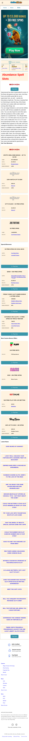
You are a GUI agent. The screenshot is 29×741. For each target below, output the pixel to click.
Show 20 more (4, 705)
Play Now (14, 89)
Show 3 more (4, 674)
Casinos (3, 663)
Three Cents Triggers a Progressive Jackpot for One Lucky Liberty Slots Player (14, 629)
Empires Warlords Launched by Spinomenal (14, 466)
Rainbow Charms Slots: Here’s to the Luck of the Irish (14, 476)
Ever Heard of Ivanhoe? (14, 446)
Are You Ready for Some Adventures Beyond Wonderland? (14, 486)
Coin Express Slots (15, 68)
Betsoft (4, 672)
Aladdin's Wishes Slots (16, 301)
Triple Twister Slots (15, 323)
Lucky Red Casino (15, 325)
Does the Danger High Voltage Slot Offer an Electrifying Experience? (14, 581)
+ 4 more (13, 278)
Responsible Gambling (7, 736)
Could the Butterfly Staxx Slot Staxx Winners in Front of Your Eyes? (14, 505)
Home (5, 7)
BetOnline (13, 406)
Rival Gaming (6, 667)
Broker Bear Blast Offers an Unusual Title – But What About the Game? (14, 496)
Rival (4, 702)
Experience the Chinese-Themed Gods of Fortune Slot (14, 618)
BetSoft (4, 700)
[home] (16, 4)
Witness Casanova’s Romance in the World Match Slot (14, 561)
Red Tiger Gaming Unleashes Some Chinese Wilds (14, 552)
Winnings (5, 683)
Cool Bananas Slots (21, 277)
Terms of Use (24, 736)
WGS (4, 696)
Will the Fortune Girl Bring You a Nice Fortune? (14, 609)
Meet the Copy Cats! (14, 589)
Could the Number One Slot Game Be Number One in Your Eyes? (14, 534)
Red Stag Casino (15, 282)
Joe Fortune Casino (15, 234)
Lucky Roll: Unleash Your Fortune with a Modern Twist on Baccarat (14, 457)
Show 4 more (4, 690)
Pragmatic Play (6, 670)
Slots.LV (13, 185)
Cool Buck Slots (15, 253)
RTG (4, 698)
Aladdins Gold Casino (16, 303)
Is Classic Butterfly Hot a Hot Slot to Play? (15, 571)
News (11, 7)
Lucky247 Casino (15, 255)
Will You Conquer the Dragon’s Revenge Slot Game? (14, 599)
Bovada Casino (14, 164)
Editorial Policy (16, 736)
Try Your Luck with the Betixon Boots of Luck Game (14, 514)
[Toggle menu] (2, 2)
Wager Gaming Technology (9, 665)
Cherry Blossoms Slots (16, 275)
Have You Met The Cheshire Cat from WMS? (14, 542)
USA (4, 681)
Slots (4, 687)
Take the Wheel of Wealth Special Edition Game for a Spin (14, 523)
